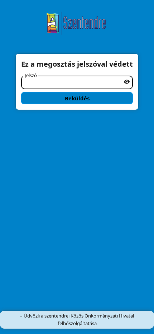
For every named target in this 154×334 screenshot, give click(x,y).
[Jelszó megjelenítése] (126, 81)
